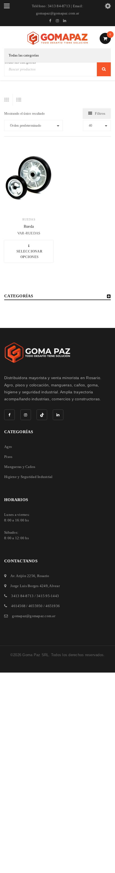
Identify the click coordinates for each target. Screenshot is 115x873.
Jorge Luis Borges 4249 (29, 586)
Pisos (8, 457)
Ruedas (28, 219)
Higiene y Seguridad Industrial (28, 477)
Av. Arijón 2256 (22, 576)
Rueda (29, 226)
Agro (8, 447)
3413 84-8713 (22, 596)
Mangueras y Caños (19, 467)
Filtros (100, 113)
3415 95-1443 (48, 596)
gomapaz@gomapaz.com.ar (33, 616)
